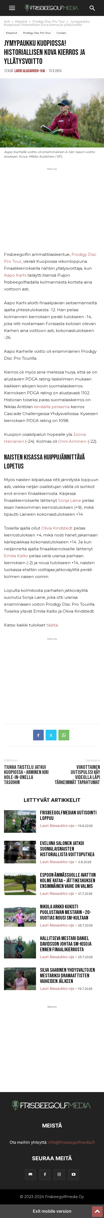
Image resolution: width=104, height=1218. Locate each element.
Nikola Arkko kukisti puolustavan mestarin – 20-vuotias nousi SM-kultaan (65, 912)
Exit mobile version (52, 1211)
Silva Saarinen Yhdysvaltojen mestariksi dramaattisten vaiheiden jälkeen (67, 976)
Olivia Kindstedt (57, 528)
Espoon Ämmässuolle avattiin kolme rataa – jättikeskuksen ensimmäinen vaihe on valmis (68, 880)
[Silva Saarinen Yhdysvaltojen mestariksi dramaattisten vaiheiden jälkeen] (20, 979)
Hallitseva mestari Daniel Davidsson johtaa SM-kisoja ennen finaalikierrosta (65, 944)
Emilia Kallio (16, 555)
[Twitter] (51, 735)
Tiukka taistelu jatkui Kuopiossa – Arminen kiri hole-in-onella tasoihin (26, 775)
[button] (12, 8)
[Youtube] (73, 1174)
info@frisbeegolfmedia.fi (71, 1142)
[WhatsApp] (63, 735)
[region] (52, 214)
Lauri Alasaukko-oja (29, 70)
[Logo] (52, 1109)
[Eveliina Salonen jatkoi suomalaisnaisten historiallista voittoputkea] (20, 853)
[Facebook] (38, 735)
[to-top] (97, 1209)
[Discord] (30, 1174)
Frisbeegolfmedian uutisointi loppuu (68, 816)
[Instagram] (59, 1174)
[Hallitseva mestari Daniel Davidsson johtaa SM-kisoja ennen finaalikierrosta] (20, 948)
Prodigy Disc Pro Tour (49, 21)
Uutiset (61, 33)
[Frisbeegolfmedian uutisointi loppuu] (20, 822)
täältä (52, 625)
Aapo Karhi (15, 275)
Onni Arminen (72, 441)
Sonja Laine (69, 500)
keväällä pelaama (52, 406)
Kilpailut (21, 21)
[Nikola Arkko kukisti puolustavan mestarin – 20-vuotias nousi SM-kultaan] (20, 916)
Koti (7, 21)
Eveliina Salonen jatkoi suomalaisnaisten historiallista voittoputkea (67, 849)
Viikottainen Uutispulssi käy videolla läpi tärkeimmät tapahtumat (77, 775)
